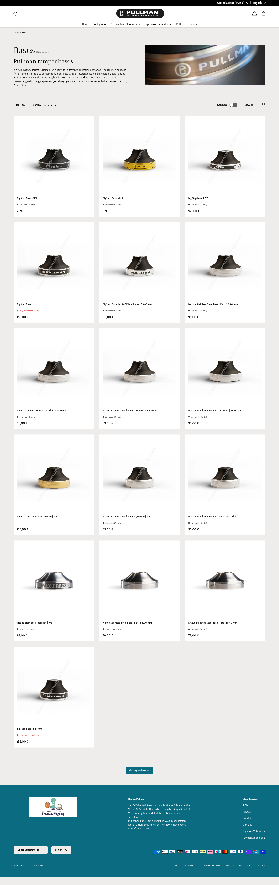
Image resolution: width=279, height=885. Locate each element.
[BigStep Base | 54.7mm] (54, 687)
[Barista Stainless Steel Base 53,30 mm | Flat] (225, 475)
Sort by (37, 104)
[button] (263, 13)
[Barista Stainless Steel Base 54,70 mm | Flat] (139, 475)
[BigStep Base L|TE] (225, 156)
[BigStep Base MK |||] (54, 156)
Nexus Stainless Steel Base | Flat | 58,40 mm (212, 622)
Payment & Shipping (254, 837)
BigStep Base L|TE (198, 198)
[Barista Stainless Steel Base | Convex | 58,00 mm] (225, 368)
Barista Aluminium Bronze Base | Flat (37, 516)
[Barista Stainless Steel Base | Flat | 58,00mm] (54, 368)
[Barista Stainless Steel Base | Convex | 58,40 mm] (139, 368)
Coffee (179, 24)
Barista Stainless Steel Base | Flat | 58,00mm (41, 410)
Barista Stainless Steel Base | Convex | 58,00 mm (215, 410)
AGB (245, 805)
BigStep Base (24, 304)
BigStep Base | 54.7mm (29, 728)
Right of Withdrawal (254, 831)
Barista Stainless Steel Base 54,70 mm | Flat (126, 516)
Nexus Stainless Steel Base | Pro (34, 622)
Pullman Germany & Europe (31, 865)
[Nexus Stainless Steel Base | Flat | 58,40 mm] (225, 581)
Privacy (247, 811)
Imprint (247, 818)
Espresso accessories (156, 24)
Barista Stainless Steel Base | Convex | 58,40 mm (129, 410)
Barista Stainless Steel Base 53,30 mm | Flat (212, 516)
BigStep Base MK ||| (27, 198)
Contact (247, 824)
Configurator (100, 24)
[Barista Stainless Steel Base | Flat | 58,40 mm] (225, 262)
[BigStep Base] (54, 262)
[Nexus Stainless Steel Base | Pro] (54, 581)
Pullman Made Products (124, 24)
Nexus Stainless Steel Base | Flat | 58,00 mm (127, 622)
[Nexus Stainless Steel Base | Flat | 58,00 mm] (139, 581)
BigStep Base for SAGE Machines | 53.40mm (127, 304)
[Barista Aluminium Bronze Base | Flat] (54, 475)
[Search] (15, 13)
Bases (24, 32)
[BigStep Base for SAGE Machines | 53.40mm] (139, 262)
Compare (222, 104)
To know (192, 24)
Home (85, 24)
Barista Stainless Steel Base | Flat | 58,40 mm (213, 304)
